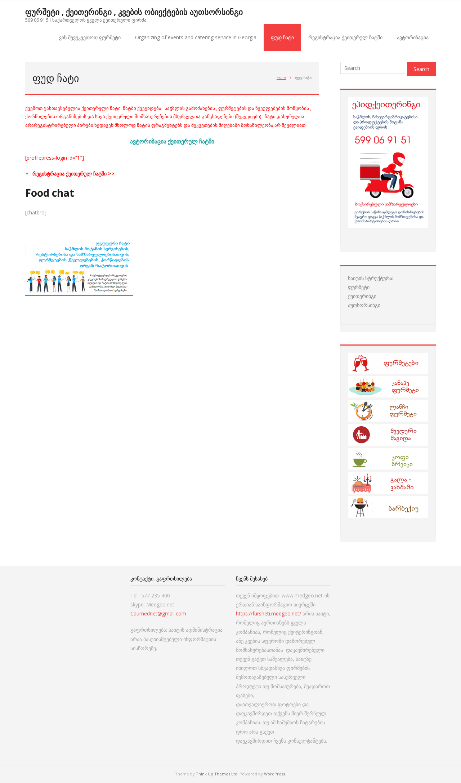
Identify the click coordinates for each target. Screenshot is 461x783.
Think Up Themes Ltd (216, 774)
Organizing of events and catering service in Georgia (195, 37)
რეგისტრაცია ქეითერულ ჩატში (345, 37)
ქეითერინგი (362, 296)
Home (281, 77)
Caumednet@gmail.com (158, 613)
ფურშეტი (359, 287)
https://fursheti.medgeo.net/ (268, 613)
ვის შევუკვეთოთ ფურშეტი (90, 37)
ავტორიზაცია (413, 37)
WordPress (274, 774)
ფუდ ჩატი (282, 37)
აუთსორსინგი (364, 305)
